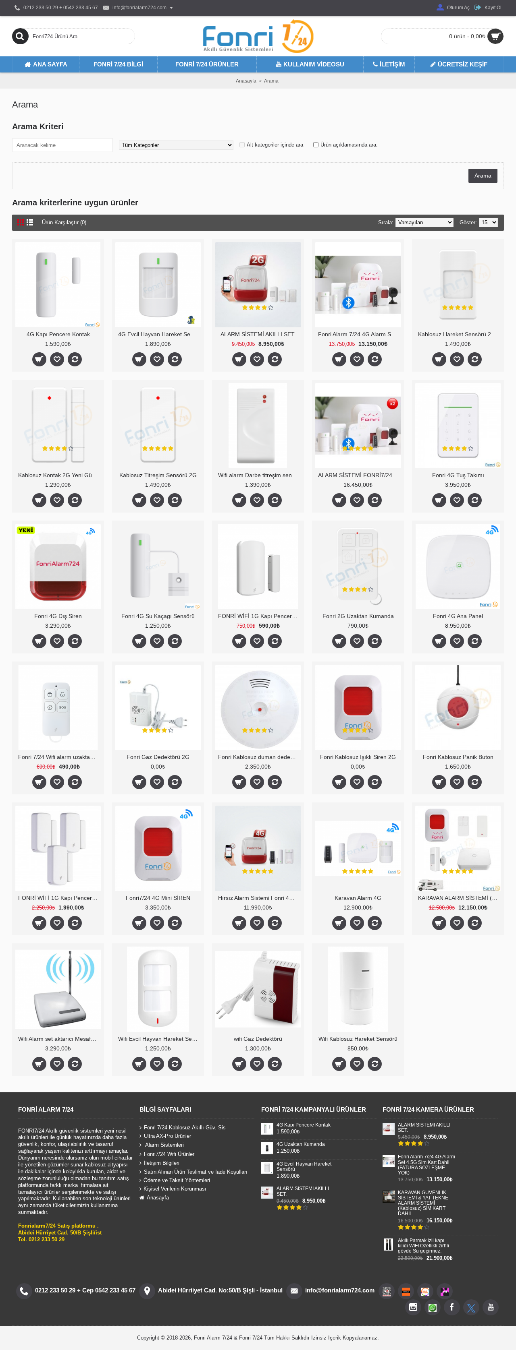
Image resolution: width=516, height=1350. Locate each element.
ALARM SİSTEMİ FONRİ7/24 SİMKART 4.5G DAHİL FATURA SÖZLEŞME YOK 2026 (359, 475)
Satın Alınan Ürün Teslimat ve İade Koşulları (196, 1172)
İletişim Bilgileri (161, 1163)
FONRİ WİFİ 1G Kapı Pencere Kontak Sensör (259, 616)
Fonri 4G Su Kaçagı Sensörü (158, 616)
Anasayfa (158, 1198)
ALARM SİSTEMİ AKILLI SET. (258, 334)
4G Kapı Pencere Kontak (58, 334)
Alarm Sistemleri (164, 1145)
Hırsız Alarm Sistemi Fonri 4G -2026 (259, 898)
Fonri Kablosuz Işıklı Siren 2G (358, 757)
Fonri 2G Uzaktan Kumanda (358, 616)
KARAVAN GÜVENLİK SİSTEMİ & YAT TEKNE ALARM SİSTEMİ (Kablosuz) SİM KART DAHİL (423, 1203)
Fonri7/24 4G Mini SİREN (158, 898)
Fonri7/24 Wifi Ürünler (169, 1154)
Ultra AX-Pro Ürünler (167, 1136)
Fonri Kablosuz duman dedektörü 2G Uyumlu (259, 757)
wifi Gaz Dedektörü (258, 1039)
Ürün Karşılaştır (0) (64, 222)
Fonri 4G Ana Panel (458, 616)
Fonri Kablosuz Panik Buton (458, 757)
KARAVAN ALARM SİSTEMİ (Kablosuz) (459, 898)
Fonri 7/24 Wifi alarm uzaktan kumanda (59, 757)
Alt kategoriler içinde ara (275, 145)
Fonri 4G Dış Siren (58, 616)
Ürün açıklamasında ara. (349, 145)
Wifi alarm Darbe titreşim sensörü (259, 475)
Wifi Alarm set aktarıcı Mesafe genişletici (59, 1039)
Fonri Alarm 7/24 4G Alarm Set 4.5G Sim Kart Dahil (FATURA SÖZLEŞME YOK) (359, 334)
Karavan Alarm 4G (358, 898)
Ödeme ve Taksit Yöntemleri (177, 1180)
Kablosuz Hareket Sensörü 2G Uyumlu (459, 334)
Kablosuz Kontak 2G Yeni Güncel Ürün (59, 475)
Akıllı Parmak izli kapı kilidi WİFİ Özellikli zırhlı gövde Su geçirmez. (423, 1246)
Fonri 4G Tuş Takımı (458, 475)
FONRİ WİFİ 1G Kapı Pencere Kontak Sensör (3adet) (59, 898)
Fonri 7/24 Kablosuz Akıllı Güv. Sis (185, 1127)
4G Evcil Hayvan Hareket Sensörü (159, 334)
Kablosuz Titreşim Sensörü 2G (158, 475)
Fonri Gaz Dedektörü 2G (158, 757)
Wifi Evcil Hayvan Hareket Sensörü (159, 1039)
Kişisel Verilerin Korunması (175, 1189)
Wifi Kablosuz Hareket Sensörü (357, 1039)
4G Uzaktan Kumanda (301, 1144)
